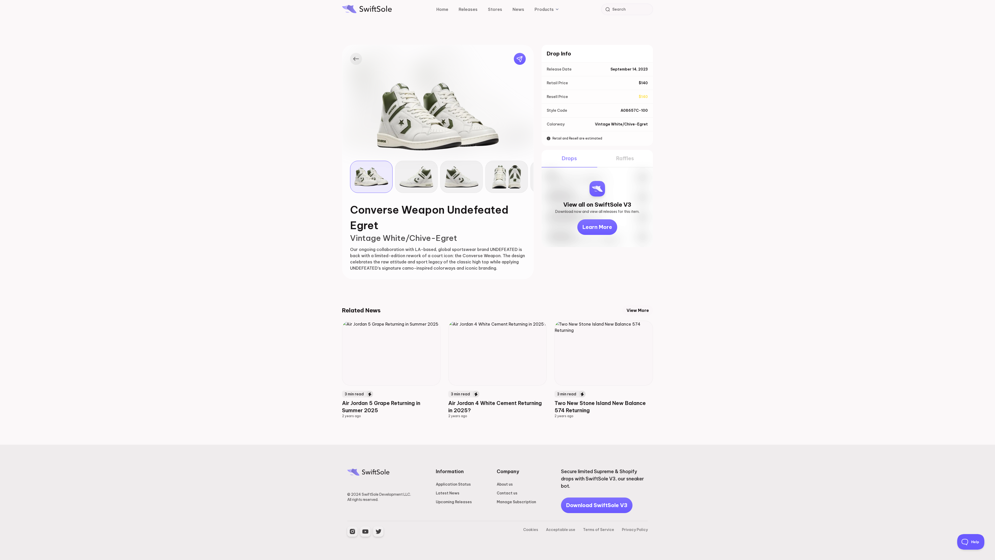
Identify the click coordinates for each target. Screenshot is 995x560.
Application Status (453, 484)
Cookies (530, 529)
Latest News (447, 493)
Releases (468, 9)
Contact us (507, 493)
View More (638, 310)
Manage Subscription (516, 502)
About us (505, 484)
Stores (495, 9)
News (518, 9)
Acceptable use (560, 529)
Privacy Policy (635, 529)
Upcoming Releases (454, 502)
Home (442, 9)
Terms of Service (598, 529)
